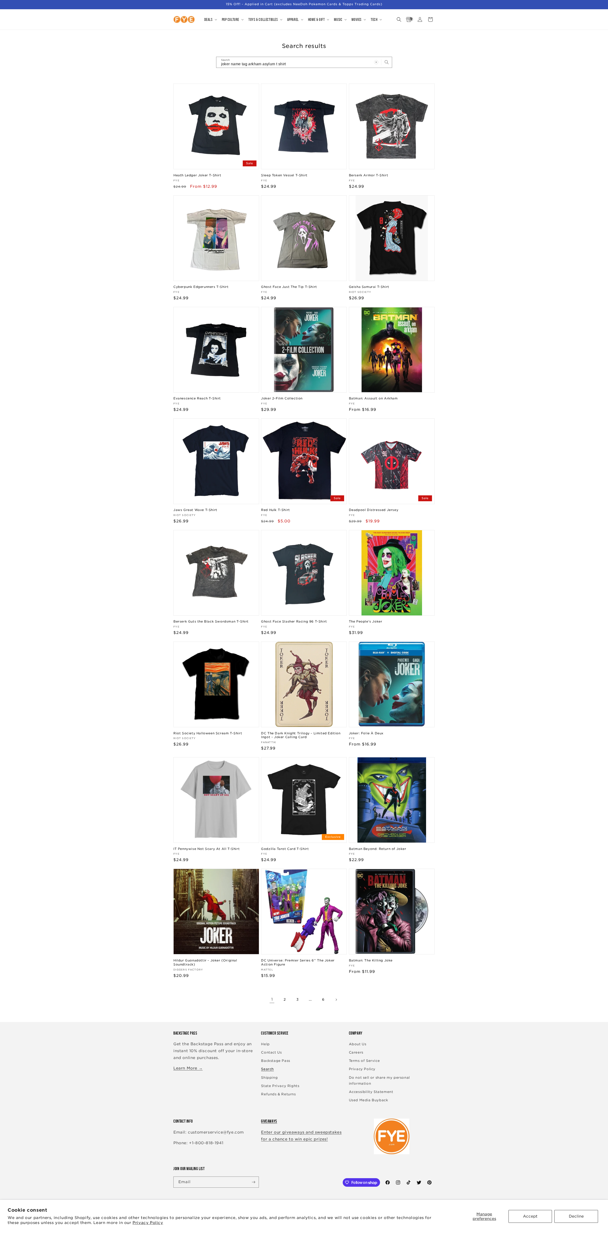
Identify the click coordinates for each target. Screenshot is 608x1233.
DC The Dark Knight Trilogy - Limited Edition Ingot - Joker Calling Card (300, 735)
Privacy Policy (148, 1222)
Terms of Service (364, 1061)
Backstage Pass (275, 1061)
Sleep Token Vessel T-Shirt (284, 175)
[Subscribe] (253, 1182)
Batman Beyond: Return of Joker (377, 849)
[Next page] (336, 999)
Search (267, 1069)
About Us (357, 1044)
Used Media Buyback (368, 1100)
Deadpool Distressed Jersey (374, 510)
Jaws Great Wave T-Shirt (195, 510)
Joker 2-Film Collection (282, 398)
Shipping (269, 1077)
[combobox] (304, 62)
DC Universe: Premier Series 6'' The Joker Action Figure (298, 962)
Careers (356, 1052)
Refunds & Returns (278, 1094)
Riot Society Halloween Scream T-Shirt (207, 733)
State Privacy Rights (280, 1086)
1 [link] (272, 999)
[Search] (386, 62)
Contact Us (271, 1052)
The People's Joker (365, 621)
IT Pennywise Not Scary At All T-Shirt (206, 849)
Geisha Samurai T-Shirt (369, 287)
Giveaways (269, 1121)
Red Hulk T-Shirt (275, 510)
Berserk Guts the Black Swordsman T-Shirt (211, 621)
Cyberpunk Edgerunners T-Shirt (200, 287)
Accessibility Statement (371, 1092)
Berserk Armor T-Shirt (368, 175)
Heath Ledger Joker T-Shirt (197, 175)
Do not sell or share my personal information (379, 1080)
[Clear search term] (376, 62)
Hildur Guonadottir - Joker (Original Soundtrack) (205, 962)
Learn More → (188, 1068)
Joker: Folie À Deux (366, 733)
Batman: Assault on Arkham (373, 398)
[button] (210, 19)
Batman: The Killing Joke (371, 960)
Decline (576, 1216)
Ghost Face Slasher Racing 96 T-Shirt (294, 621)
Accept (530, 1216)
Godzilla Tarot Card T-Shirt (285, 849)
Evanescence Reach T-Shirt (197, 398)
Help (265, 1044)
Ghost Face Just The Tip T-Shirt (289, 287)
